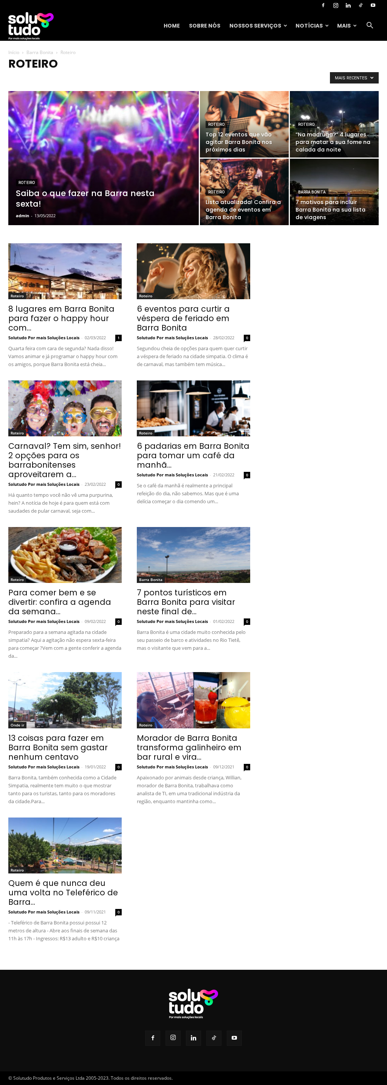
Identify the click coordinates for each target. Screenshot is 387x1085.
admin (22, 215)
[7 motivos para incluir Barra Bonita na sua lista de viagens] (334, 192)
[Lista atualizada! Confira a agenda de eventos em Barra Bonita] (244, 192)
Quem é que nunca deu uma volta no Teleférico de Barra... (63, 892)
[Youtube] (373, 5)
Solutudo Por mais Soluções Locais (43, 337)
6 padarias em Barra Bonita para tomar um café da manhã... (193, 455)
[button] (370, 26)
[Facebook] (323, 5)
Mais (344, 25)
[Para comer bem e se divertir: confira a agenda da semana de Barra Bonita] (65, 555)
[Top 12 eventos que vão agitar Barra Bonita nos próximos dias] (244, 124)
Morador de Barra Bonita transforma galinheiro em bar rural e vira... (189, 747)
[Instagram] (335, 5)
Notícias (309, 25)
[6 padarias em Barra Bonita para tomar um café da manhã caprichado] (193, 408)
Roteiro (27, 183)
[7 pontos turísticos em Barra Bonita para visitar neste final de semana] (193, 555)
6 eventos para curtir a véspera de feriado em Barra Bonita (183, 318)
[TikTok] (360, 5)
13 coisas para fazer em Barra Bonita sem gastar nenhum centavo (58, 747)
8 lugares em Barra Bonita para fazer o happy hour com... (61, 318)
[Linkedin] (348, 5)
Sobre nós (204, 25)
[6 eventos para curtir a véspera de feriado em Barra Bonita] (193, 271)
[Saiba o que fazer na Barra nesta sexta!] (103, 171)
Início (13, 52)
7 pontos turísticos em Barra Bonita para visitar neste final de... (186, 602)
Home (172, 25)
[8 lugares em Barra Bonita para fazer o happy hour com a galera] (65, 271)
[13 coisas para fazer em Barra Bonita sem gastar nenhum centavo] (65, 700)
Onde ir (17, 725)
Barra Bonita (39, 52)
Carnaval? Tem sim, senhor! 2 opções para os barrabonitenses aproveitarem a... (64, 460)
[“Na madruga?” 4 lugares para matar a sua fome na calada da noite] (334, 124)
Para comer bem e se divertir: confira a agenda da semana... (59, 602)
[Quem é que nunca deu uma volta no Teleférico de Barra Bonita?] (65, 845)
